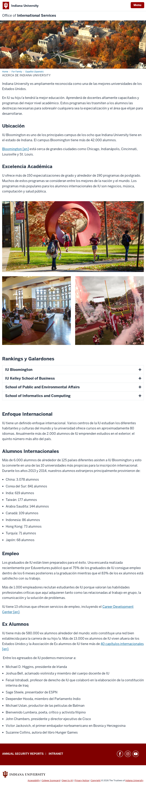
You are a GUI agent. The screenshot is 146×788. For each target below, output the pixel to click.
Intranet (56, 754)
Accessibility (34, 780)
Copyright (96, 780)
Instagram (128, 754)
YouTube (135, 754)
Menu (137, 5)
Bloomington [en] (15, 149)
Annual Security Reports (23, 754)
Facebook (120, 754)
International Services (29, 16)
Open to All (67, 780)
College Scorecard (51, 780)
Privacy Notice (82, 780)
